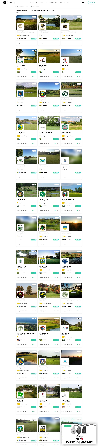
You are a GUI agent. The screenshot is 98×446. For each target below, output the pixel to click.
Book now (34, 38)
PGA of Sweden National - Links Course (22, 6)
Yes (33, 43)
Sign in (83, 2)
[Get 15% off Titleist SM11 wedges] (79, 434)
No (35, 43)
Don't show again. (79, 443)
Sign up (91, 2)
